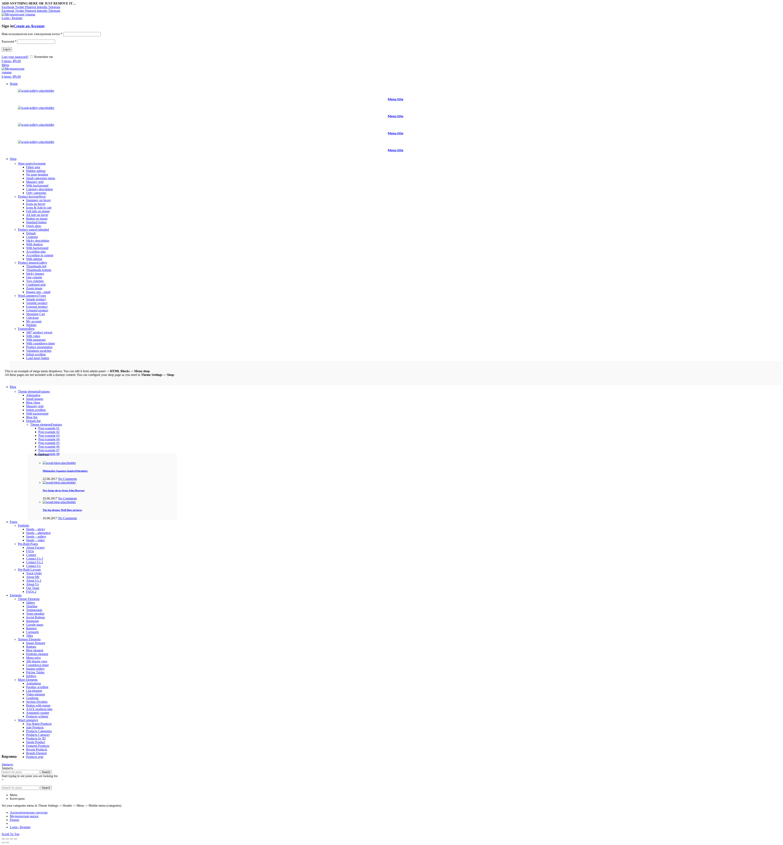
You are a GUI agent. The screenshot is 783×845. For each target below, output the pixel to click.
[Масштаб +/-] (15, 838)
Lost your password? (15, 57)
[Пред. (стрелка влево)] (3, 842)
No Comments (67, 479)
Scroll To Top (10, 834)
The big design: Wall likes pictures (62, 510)
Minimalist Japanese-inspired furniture (65, 470)
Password (9, 41)
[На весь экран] (11, 838)
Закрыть (7, 764)
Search (46, 772)
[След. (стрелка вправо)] (7, 842)
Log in (6, 49)
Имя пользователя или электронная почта (32, 34)
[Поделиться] (7, 838)
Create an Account (28, 26)
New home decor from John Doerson (63, 490)
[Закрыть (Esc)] (3, 838)
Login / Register (20, 827)
